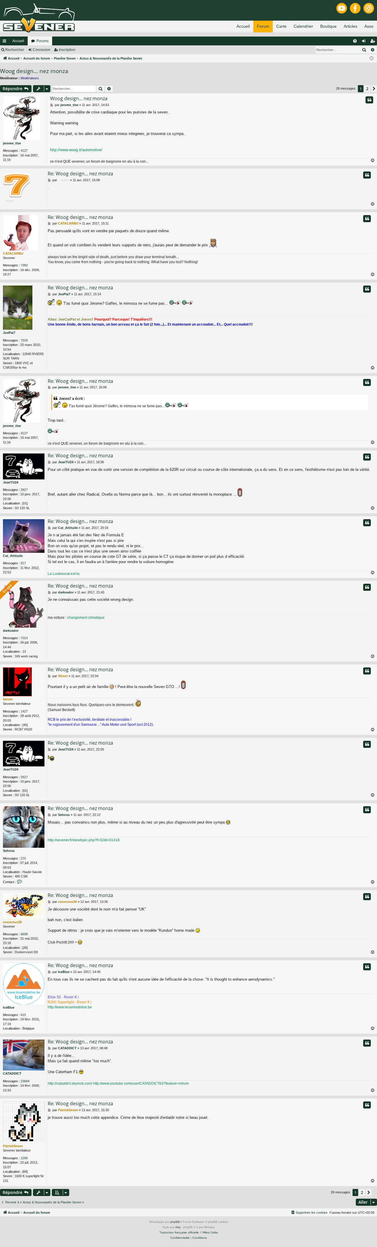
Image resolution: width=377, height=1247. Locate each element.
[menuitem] (354, 41)
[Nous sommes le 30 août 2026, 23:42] (371, 58)
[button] (374, 88)
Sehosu (9, 850)
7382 (24, 265)
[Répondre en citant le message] (369, 99)
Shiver (8, 699)
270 (23, 858)
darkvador (11, 630)
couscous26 (12, 922)
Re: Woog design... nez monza (80, 174)
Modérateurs (30, 78)
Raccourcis (5, 42)
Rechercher (14, 50)
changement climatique (86, 618)
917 (23, 563)
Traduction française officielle (179, 1232)
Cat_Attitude (13, 555)
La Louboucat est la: (64, 574)
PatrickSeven (13, 1146)
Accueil (18, 41)
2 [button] (367, 88)
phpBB (175, 1221)
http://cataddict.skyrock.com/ (70, 1083)
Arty (178, 1227)
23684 (25, 1081)
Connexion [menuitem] (365, 42)
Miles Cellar (210, 1232)
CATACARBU (13, 253)
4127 (24, 150)
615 (23, 1015)
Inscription (67, 50)
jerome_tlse (12, 143)
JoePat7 (9, 332)
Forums (43, 41)
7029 (24, 340)
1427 (24, 711)
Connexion (41, 50)
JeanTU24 (10, 482)
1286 (24, 1158)
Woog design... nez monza (34, 71)
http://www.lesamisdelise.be (70, 1007)
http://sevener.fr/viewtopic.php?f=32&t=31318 (84, 840)
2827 (24, 489)
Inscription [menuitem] (374, 42)
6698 (24, 934)
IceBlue (8, 1007)
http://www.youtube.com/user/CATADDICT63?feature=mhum (141, 1083)
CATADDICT (12, 1073)
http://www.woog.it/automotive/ (76, 150)
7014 (24, 638)
